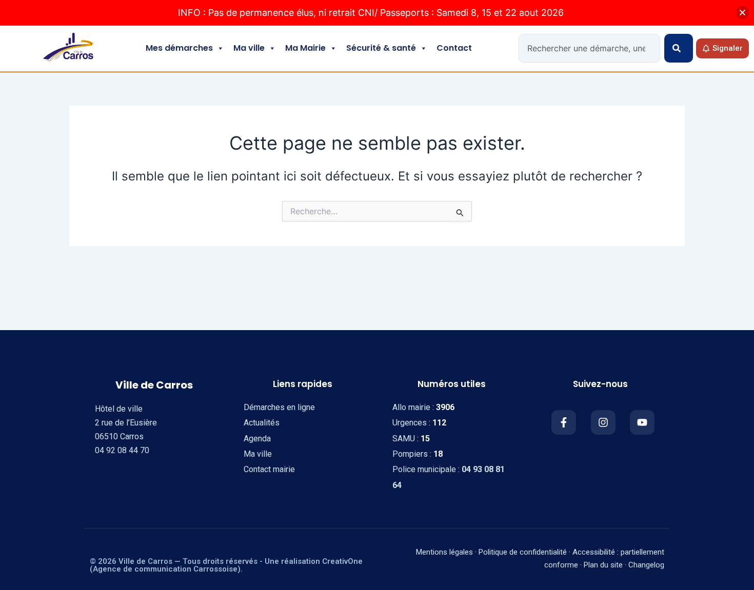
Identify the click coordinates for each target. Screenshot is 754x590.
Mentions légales (444, 552)
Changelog (646, 564)
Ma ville (249, 48)
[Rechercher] (678, 48)
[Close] (742, 12)
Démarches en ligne (279, 407)
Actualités (262, 423)
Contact (454, 48)
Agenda (257, 438)
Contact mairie (269, 469)
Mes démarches (179, 48)
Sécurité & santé (381, 48)
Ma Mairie (305, 48)
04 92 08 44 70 (122, 450)
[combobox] (589, 48)
